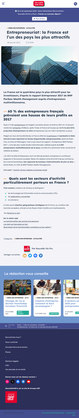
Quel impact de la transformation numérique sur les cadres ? (27, 227)
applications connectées (20, 197)
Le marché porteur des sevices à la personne (21, 221)
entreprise (17, 128)
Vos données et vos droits (15, 369)
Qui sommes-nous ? (13, 337)
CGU (7, 365)
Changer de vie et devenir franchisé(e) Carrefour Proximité (16, 303)
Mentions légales (12, 361)
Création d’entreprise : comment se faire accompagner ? (47, 303)
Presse (7, 352)
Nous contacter (11, 342)
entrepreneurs (20, 125)
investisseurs (52, 136)
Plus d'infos (40, 19)
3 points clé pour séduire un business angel (30, 170)
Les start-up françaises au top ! (15, 224)
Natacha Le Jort (13, 213)
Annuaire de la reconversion (16, 347)
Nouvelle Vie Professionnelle (53, 413)
